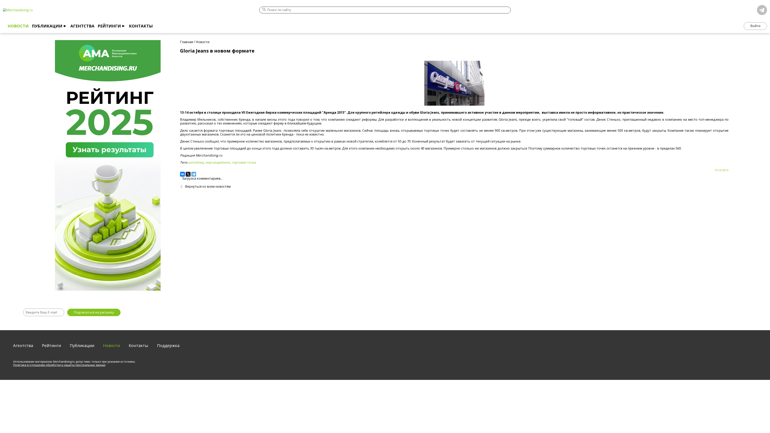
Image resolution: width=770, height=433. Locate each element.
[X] (188, 174)
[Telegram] (193, 174)
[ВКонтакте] (182, 174)
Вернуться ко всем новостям (208, 186)
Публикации (47, 26)
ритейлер (196, 162)
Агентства (82, 26)
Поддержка (168, 345)
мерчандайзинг (217, 162)
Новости (18, 26)
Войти (755, 26)
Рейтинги (109, 26)
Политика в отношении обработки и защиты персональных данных (59, 365)
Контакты (141, 26)
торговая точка (244, 162)
